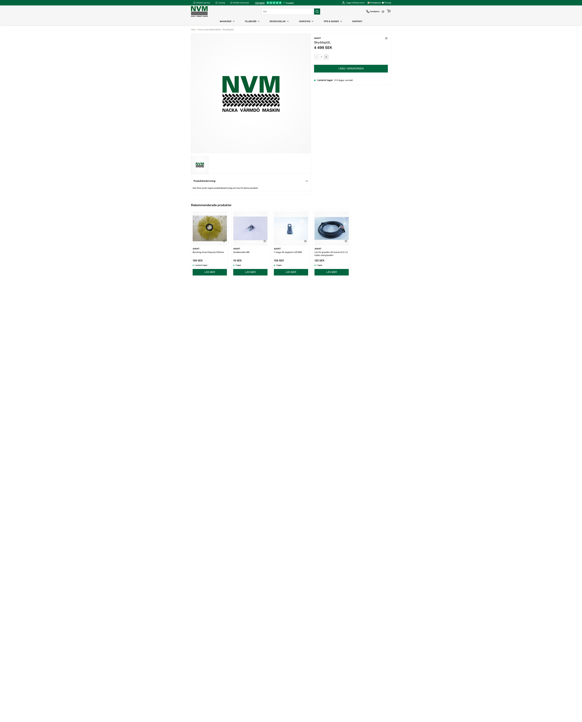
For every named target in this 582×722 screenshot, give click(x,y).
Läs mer (209, 272)
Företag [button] (387, 3)
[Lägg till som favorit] (386, 38)
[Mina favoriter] (383, 11)
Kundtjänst (375, 11)
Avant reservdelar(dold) (208, 29)
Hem (193, 29)
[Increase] (326, 57)
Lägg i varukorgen (351, 68)
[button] (388, 11)
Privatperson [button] (375, 3)
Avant (317, 38)
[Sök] (317, 11)
